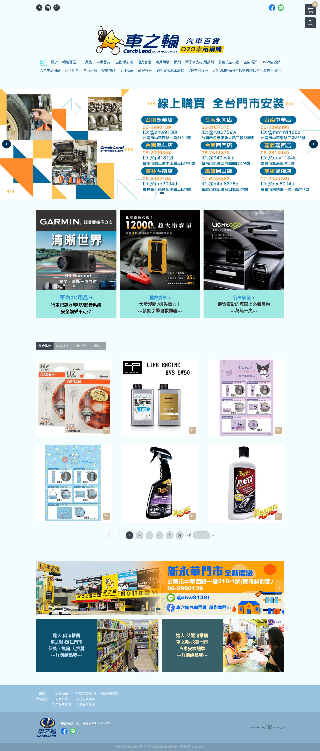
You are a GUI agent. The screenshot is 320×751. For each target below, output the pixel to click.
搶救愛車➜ (160, 297)
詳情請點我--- (194, 655)
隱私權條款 (109, 693)
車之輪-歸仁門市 (67, 642)
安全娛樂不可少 (76, 311)
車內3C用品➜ (76, 298)
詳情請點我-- (68, 655)
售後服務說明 (85, 704)
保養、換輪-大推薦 (66, 648)
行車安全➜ (243, 297)
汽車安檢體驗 (192, 648)
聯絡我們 (42, 698)
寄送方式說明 (85, 698)
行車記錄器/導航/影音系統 (76, 305)
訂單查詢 (62, 698)
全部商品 (62, 693)
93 (160, 535)
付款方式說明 (85, 693)
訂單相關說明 (61, 704)
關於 (42, 693)
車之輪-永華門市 (192, 642)
